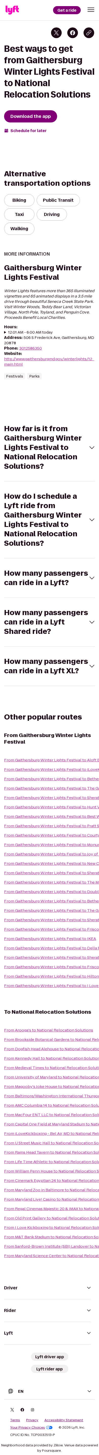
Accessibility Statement (63, 1420)
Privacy (32, 1420)
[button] (91, 10)
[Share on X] (56, 33)
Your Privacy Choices (27, 1427)
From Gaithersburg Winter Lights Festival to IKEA (50, 938)
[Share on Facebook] (73, 33)
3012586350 (30, 348)
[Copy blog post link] (89, 33)
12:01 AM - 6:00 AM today (30, 332)
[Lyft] (12, 10)
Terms (15, 1420)
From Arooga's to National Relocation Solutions (48, 1030)
